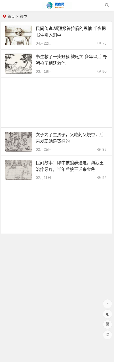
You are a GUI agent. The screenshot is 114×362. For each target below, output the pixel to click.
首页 (11, 16)
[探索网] (57, 7)
